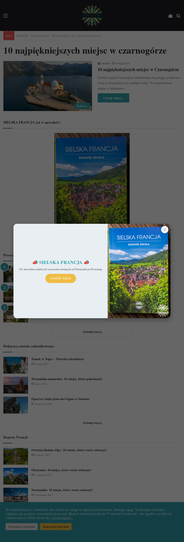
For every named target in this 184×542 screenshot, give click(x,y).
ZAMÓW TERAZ (60, 278)
